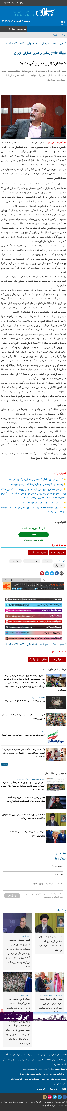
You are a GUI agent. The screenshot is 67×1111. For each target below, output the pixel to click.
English (6, 3)
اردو (21, 3)
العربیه (15, 3)
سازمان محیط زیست (31, 561)
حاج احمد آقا (10, 1054)
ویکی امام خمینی (60, 1084)
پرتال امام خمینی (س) (46, 1069)
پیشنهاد (61, 910)
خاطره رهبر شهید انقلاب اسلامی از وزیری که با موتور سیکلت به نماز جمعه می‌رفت (23, 816)
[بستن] (2, 1011)
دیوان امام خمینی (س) (25, 1054)
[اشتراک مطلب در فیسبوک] (56, 573)
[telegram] (54, 1097)
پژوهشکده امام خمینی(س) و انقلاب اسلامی (24, 1079)
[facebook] (64, 1097)
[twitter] (59, 1097)
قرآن (4, 1059)
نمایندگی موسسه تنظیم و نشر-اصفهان (53, 1079)
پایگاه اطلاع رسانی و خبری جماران (30, 1102)
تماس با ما (41, 1089)
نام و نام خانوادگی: (56, 866)
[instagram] (44, 1097)
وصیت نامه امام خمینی (46, 1059)
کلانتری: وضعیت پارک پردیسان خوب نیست (43, 503)
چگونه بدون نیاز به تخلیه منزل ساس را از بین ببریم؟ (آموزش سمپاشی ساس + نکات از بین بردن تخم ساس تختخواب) (23, 753)
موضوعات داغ (59, 545)
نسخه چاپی (32, 43)
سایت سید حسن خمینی (29, 1069)
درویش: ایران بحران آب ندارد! (42, 63)
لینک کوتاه (46, 580)
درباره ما (53, 1089)
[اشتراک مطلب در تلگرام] (47, 573)
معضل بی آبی (58, 565)
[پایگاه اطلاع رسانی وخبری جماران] (33, 12)
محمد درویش (15, 561)
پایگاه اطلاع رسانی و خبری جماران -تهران (40, 53)
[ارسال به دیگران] (61, 573)
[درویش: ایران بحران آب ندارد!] (33, 117)
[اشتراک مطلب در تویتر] (51, 573)
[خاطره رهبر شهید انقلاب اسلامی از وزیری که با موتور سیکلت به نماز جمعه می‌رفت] (56, 819)
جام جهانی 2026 (57, 553)
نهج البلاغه (12, 1059)
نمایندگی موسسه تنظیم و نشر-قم (30, 1074)
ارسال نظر (12, 895)
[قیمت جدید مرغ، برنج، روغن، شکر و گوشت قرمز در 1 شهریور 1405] (56, 719)
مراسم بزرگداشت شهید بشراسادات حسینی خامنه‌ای (24, 701)
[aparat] (49, 1097)
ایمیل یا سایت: (58, 874)
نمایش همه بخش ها (17, 29)
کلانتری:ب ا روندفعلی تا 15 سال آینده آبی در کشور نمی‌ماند (35, 479)
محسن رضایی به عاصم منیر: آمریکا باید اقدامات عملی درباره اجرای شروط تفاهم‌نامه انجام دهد (25, 799)
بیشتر (5, 764)
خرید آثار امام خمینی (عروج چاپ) (54, 1074)
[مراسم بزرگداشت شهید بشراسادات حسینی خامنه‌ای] (56, 702)
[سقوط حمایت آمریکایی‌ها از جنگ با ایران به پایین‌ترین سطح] (56, 836)
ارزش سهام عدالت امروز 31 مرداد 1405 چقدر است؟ (23, 735)
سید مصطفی (61, 1059)
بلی (32, 534)
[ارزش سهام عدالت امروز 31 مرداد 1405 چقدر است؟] (56, 737)
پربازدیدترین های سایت (54, 669)
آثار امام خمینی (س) (59, 1064)
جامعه (55, 35)
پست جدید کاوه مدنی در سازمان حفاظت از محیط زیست (37, 484)
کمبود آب (47, 561)
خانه (64, 35)
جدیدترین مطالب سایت (54, 773)
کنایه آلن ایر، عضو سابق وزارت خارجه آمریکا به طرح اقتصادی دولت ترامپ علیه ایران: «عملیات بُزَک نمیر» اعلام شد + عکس (23, 786)
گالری (34, 1059)
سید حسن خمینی (24, 1059)
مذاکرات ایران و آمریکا (38, 553)
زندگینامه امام (40, 1054)
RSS (64, 1089)
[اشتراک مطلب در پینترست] (42, 573)
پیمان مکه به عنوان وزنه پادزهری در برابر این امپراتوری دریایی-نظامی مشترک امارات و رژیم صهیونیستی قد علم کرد (50, 1008)
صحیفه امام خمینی (54, 1054)
